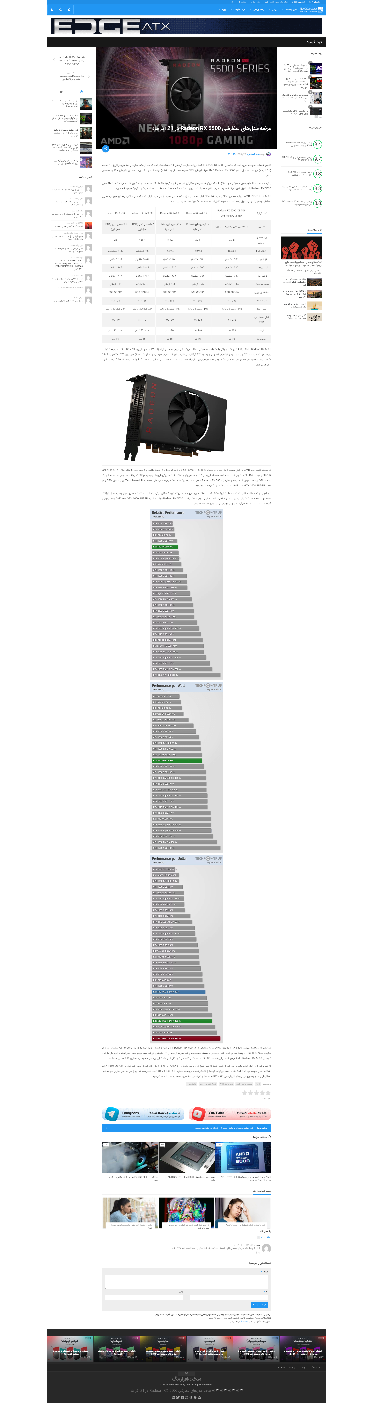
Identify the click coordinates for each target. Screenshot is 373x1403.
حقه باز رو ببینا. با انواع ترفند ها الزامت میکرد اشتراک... (67, 191)
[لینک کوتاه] (229, 154)
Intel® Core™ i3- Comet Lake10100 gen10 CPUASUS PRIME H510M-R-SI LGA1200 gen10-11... (69, 265)
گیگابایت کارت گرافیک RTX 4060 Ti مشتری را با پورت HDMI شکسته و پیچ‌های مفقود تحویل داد (295, 83)
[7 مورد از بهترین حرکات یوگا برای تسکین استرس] (314, 305)
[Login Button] (51, 9)
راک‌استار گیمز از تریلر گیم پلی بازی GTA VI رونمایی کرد (230, 1128)
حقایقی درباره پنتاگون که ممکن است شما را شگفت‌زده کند (294, 282)
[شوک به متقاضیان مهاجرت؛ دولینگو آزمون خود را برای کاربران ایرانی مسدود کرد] (86, 118)
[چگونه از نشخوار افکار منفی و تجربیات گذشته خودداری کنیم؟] (130, 1213)
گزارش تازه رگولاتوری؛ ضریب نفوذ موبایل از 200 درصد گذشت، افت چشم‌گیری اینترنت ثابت (64, 147)
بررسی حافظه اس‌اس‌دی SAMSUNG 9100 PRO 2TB (296, 159)
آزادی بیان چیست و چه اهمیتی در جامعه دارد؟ (296, 317)
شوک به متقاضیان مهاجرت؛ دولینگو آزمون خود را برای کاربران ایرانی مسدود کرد (65, 118)
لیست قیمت (239, 10)
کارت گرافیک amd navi (208, 1084)
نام (266, 1292)
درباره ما (303, 1367)
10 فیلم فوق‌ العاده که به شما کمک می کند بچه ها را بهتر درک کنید (188, 1226)
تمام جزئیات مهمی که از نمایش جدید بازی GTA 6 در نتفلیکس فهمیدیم (65, 133)
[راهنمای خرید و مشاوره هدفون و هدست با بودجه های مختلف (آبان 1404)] (303, 1349)
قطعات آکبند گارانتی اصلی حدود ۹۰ (68, 226)
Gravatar (244, 1321)
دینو (233, 2)
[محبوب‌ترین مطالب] (61, 92)
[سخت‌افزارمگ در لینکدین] (173, 1397)
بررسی (274, 10)
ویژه (224, 10)
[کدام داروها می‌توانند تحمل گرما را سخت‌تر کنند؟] (242, 1213)
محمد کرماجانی (253, 154)
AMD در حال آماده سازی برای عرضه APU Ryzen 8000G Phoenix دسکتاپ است (246, 1178)
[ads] (186, 26)
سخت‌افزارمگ (316, 1367)
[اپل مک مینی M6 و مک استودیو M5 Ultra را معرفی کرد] (316, 112)
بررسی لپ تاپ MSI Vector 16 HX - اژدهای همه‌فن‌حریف (297, 203)
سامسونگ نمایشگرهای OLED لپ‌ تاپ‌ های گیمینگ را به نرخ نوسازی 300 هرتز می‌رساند (296, 68)
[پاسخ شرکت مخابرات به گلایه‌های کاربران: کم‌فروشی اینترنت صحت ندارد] (316, 98)
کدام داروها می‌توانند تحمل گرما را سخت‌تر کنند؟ (245, 1225)
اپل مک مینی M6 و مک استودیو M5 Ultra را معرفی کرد (295, 112)
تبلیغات (292, 1367)
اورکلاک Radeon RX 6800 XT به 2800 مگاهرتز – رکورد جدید (133, 1178)
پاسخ (258, 1252)
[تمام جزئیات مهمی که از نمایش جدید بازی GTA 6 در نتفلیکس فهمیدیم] (86, 133)
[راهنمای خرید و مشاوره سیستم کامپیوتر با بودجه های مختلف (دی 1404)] (256, 1349)
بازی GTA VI (314, 2)
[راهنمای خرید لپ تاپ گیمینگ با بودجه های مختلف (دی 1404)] (70, 1349)
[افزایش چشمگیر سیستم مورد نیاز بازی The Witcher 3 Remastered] (86, 104)
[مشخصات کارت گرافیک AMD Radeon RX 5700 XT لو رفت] (187, 1157)
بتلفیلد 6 (242, 2)
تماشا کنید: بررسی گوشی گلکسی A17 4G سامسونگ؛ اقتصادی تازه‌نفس (297, 188)
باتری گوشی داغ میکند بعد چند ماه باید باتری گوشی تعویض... (67, 238)
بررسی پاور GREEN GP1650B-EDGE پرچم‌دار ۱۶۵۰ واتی (299, 144)
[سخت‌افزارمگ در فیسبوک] (182, 1397)
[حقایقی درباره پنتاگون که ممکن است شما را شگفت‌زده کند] (314, 282)
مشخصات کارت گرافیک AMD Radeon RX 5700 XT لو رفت (190, 1178)
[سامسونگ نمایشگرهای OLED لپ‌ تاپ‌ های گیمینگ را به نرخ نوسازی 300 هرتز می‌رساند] (316, 68)
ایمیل (180, 1292)
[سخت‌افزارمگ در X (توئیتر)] (178, 1397)
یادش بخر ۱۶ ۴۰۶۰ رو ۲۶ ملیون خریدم (67, 301)
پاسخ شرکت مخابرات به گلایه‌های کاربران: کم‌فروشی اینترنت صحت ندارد (295, 98)
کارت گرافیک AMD (226, 1084)
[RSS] (199, 1397)
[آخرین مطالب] (81, 92)
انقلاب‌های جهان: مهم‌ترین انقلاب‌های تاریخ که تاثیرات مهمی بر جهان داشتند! (303, 264)
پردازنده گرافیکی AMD (244, 1084)
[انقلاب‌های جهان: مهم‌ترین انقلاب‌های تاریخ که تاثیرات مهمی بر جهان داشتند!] (301, 248)
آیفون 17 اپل (255, 2)
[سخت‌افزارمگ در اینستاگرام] (186, 1397)
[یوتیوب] (230, 1114)
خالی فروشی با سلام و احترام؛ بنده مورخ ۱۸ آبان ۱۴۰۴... (69, 250)
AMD (258, 1084)
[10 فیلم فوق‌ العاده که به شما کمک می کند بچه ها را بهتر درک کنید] (186, 1213)
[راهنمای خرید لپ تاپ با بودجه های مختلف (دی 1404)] (117, 1349)
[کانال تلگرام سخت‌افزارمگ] (190, 1397)
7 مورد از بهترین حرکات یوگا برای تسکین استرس (295, 305)
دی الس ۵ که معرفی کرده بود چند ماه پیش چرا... (67, 215)
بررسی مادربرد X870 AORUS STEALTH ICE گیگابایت (300, 174)
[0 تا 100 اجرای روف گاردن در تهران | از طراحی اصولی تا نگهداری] (314, 294)
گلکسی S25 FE (298, 2)
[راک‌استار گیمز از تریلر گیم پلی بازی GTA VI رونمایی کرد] (86, 162)
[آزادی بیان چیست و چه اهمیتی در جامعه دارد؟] (314, 317)
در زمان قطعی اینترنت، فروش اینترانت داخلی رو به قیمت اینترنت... (67, 280)
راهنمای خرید (258, 10)
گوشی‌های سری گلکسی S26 (276, 2)
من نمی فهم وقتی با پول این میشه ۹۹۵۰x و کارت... (69, 203)
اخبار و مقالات (291, 10)
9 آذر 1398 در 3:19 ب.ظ (243, 1245)
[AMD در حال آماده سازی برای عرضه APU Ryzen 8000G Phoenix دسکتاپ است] (243, 1157)
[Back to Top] (186, 1374)
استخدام (281, 1367)
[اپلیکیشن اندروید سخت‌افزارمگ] (195, 1397)
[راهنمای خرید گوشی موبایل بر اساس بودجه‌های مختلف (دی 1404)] (210, 1349)
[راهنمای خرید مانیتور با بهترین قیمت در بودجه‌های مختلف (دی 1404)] (163, 1349)
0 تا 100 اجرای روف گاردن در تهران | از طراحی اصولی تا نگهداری (294, 294)
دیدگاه (261, 1237)
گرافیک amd (191, 1084)
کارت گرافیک (314, 42)
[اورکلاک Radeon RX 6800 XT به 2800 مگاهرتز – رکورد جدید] (130, 1157)
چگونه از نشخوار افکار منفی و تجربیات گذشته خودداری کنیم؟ (131, 1226)
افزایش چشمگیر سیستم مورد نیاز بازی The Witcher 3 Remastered (64, 103)
